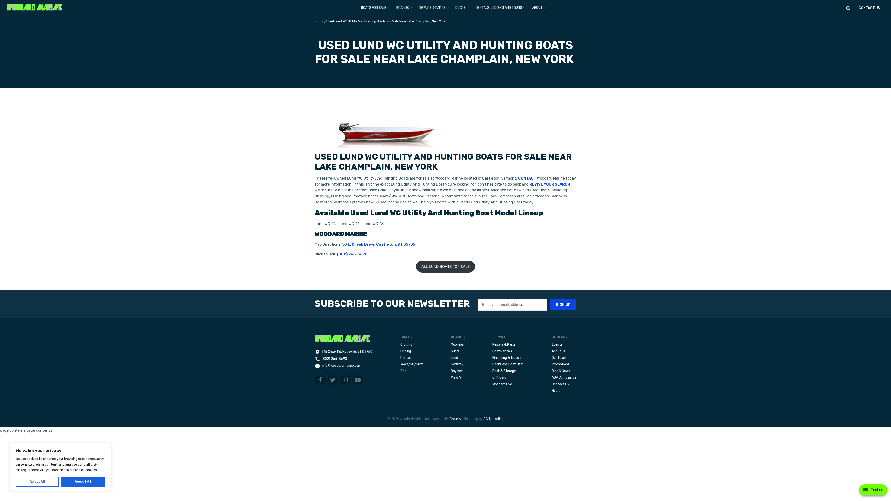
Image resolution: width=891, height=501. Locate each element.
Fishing (405, 351)
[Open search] (848, 8)
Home (319, 21)
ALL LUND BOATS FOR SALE (445, 266)
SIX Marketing (493, 419)
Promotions (560, 364)
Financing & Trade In (507, 358)
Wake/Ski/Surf (411, 364)
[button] (375, 8)
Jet (403, 371)
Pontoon (406, 358)
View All (456, 377)
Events (557, 345)
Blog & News (561, 371)
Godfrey (457, 364)
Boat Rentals (502, 351)
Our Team (559, 358)
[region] (60, 467)
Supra (455, 351)
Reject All (37, 482)
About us (558, 351)
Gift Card (499, 377)
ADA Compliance (564, 377)
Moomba (457, 345)
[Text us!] (873, 491)
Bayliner (457, 371)
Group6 (455, 419)
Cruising (406, 345)
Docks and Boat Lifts (508, 364)
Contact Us (560, 384)
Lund (454, 358)
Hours (556, 391)
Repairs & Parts (504, 345)
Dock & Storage (504, 371)
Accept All (83, 482)
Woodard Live (502, 384)
